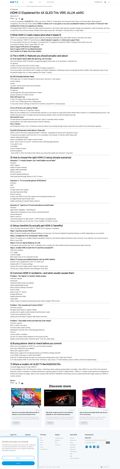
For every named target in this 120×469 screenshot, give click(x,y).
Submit (107, 442)
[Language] (105, 2)
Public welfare (73, 451)
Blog (19, 6)
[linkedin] (94, 447)
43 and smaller (43, 449)
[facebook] (19, 18)
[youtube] (98, 447)
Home (11, 6)
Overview (72, 438)
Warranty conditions (74, 458)
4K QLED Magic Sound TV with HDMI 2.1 (23, 367)
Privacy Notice (48, 467)
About (15, 6)
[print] (22, 18)
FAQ (56, 442)
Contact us (98, 2)
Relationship (73, 440)
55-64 (41, 444)
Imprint (54, 467)
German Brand (89, 435)
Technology (72, 447)
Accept (18, 463)
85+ (41, 438)
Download (57, 440)
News (71, 453)
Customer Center (59, 438)
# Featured (14, 9)
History (71, 442)
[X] (16, 18)
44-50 (41, 447)
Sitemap (58, 467)
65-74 (41, 442)
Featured (23, 6)
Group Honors (73, 444)
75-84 (41, 440)
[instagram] (90, 447)
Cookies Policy (42, 467)
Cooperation (73, 449)
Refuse (18, 458)
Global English (106, 467)
